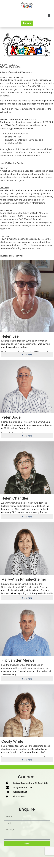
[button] (27, 15)
